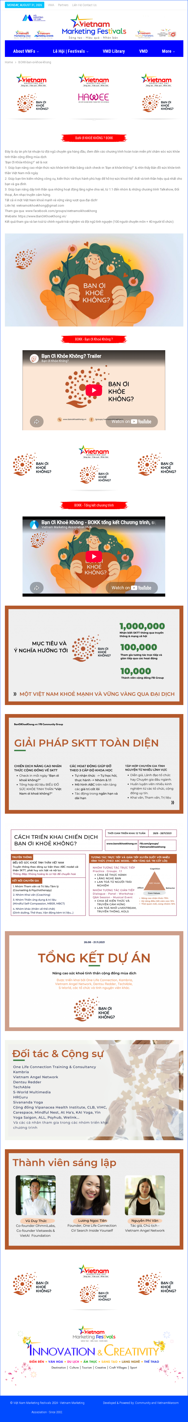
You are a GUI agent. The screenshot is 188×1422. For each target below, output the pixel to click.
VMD (143, 51)
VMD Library (114, 51)
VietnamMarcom (168, 1403)
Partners (63, 5)
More (166, 51)
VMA (51, 5)
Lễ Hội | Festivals (69, 51)
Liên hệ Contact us (84, 5)
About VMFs (24, 51)
